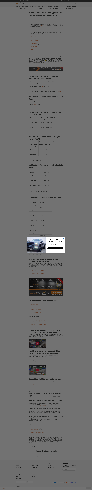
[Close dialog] (63, 238)
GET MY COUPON (55, 248)
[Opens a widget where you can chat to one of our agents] (88, 488)
